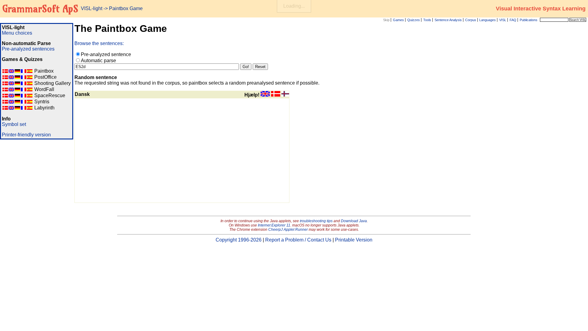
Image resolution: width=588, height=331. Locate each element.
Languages (487, 20)
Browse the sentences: (99, 43)
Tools (427, 20)
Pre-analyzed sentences (28, 48)
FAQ (513, 20)
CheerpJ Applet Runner (288, 229)
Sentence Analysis (448, 20)
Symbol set (14, 124)
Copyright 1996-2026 (239, 239)
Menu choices (17, 33)
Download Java (354, 221)
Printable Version (353, 239)
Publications (528, 20)
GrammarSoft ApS (40, 8)
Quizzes (413, 20)
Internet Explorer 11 (274, 225)
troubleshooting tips (316, 221)
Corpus (470, 20)
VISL (502, 20)
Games (398, 20)
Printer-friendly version (26, 134)
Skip (386, 20)
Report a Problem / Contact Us (298, 239)
